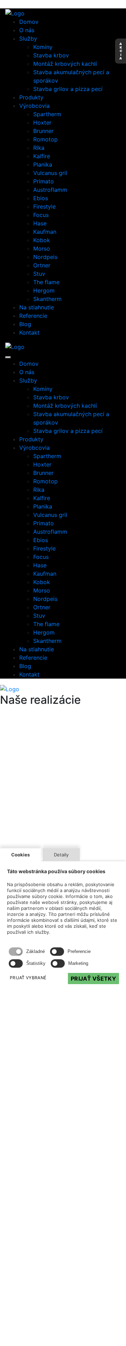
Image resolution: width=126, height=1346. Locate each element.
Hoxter (42, 122)
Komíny (42, 46)
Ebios (40, 198)
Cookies (20, 854)
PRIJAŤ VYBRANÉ (28, 977)
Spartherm (47, 114)
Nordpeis (45, 256)
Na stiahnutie (36, 307)
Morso (41, 248)
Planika (42, 164)
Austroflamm (50, 189)
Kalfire (41, 156)
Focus (41, 214)
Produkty (31, 97)
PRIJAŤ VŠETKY (93, 978)
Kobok (41, 240)
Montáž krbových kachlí (65, 63)
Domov (28, 21)
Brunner (43, 130)
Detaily (61, 854)
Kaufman (44, 231)
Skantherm (47, 298)
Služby (28, 38)
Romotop (45, 139)
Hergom (44, 290)
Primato (43, 181)
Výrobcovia (34, 105)
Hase (40, 223)
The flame (46, 282)
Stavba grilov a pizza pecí (68, 88)
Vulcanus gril (50, 172)
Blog (25, 324)
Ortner (41, 265)
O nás (26, 30)
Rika (38, 147)
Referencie (33, 315)
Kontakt (29, 332)
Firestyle (44, 206)
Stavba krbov (51, 55)
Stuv (39, 273)
